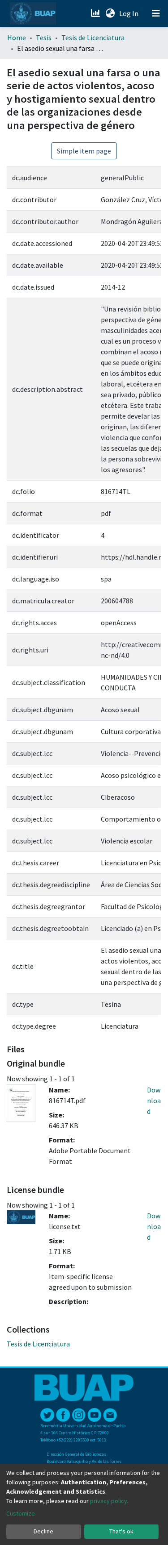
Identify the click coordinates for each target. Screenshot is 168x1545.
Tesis (44, 37)
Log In (129, 13)
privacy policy (108, 1501)
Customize (20, 1513)
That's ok (121, 1531)
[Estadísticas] (96, 13)
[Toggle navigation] (156, 13)
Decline (43, 1531)
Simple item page (84, 150)
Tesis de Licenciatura (93, 37)
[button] (110, 13)
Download (154, 1100)
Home (16, 37)
